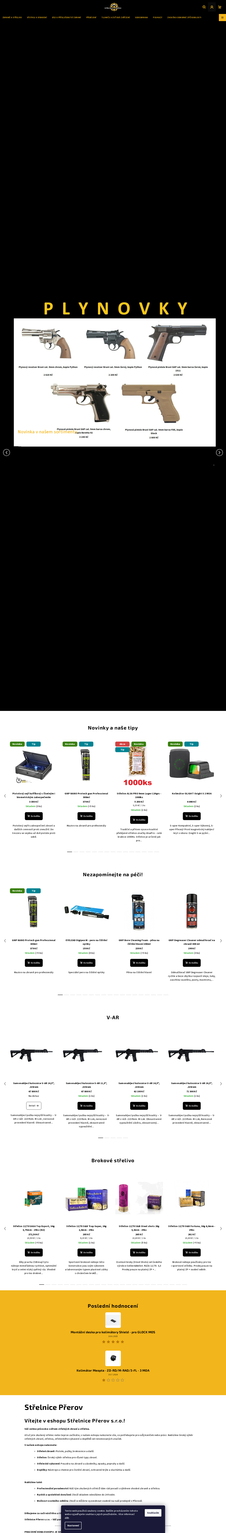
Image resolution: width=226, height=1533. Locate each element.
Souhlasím (153, 1513)
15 (134, 1284)
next (221, 795)
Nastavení (73, 1525)
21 (172, 1284)
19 (159, 1284)
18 (153, 1284)
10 (103, 1284)
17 (147, 1284)
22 (178, 1284)
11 (109, 1284)
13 (122, 1284)
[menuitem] (12, 17)
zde (67, 1517)
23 (184, 1284)
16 (141, 1284)
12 (116, 1284)
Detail (32, 1105)
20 (165, 1284)
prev (4, 795)
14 (128, 1284)
